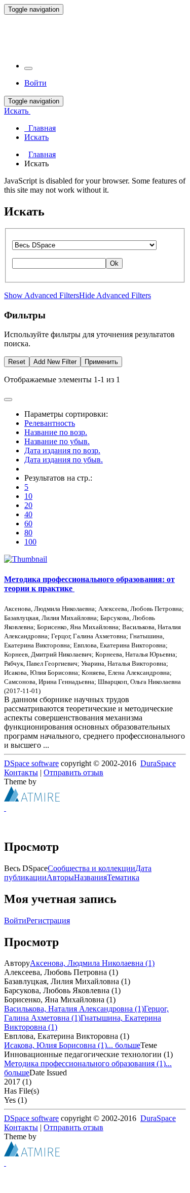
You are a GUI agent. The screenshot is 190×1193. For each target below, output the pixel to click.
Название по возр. (55, 432)
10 (28, 496)
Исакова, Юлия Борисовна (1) (55, 1045)
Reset (16, 362)
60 (28, 523)
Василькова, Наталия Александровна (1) (74, 1008)
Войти (15, 920)
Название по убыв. (57, 441)
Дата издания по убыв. (63, 459)
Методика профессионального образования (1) (85, 1063)
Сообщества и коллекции (91, 868)
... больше (123, 1045)
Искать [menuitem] (36, 137)
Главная (42, 154)
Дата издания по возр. (62, 450)
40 (28, 514)
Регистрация (48, 920)
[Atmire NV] (32, 798)
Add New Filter (55, 362)
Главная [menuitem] (40, 128)
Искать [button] (17, 110)
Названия (90, 877)
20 (28, 505)
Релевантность (49, 423)
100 (30, 541)
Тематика (123, 877)
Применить (101, 362)
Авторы (60, 877)
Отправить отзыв (73, 772)
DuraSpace (158, 763)
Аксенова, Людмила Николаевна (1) (92, 963)
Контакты (21, 772)
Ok (114, 263)
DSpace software (31, 763)
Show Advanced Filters (41, 295)
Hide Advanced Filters (115, 295)
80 (28, 532)
